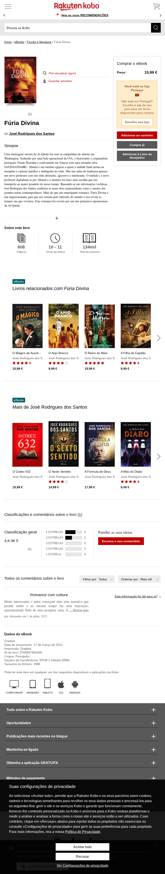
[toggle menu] (8, 6)
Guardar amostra (60, 81)
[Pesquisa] (156, 28)
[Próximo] (159, 338)
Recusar (82, 856)
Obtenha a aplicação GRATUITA (32, 763)
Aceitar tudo (82, 847)
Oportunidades (18, 723)
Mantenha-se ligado (22, 749)
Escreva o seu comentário (121, 541)
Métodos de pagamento (25, 778)
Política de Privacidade (82, 832)
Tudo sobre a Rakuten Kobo (29, 710)
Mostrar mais (79, 610)
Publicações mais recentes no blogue (37, 736)
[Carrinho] (156, 6)
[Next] (160, 15)
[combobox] (97, 579)
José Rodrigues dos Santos (32, 133)
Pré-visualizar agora (62, 73)
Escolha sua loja (137, 122)
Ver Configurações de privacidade (82, 865)
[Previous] (4, 15)
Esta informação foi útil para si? (136, 596)
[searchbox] (82, 28)
